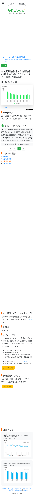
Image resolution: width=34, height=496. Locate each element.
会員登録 (22, 4)
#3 (4, 65)
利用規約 (25, 490)
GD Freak (16, 10)
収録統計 (4, 488)
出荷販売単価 (7, 163)
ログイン (12, 4)
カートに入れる (8, 368)
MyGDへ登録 (7, 386)
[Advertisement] (17, 33)
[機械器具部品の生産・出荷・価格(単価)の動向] (17, 475)
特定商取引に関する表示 (15, 490)
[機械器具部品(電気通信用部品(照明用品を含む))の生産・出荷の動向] (17, 448)
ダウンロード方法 (7, 107)
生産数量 (5, 157)
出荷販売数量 (7, 159)
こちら (29, 319)
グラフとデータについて (14, 488)
